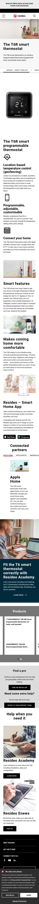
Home (19, 16)
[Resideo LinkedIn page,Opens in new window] (14, 860)
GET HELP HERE (12, 849)
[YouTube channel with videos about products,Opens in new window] (9, 860)
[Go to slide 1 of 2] (18, 659)
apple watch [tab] (21, 455)
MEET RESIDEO (12, 842)
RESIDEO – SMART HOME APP (17, 70)
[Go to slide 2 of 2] (21, 659)
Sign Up (10, 829)
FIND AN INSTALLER (19, 687)
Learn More (12, 776)
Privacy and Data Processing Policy (20, 880)
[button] (19, 488)
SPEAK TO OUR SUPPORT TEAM (20, 705)
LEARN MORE (19, 595)
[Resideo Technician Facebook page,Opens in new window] (4, 860)
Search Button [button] (34, 16)
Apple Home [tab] (8, 455)
